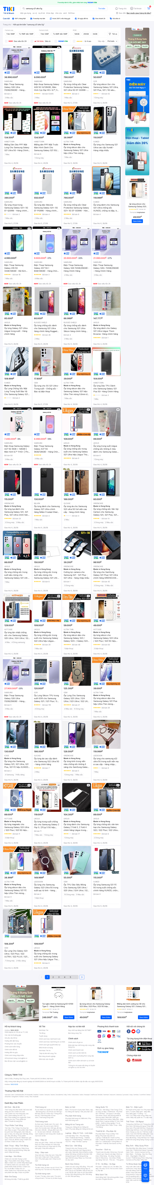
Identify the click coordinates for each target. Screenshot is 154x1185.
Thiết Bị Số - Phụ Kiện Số (106, 1131)
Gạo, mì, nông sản (16, 1134)
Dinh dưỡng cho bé (15, 1115)
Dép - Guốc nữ (50, 1142)
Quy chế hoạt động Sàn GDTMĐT (79, 1030)
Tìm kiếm (101, 8)
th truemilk (29, 1095)
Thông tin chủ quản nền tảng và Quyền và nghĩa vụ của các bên (81, 1066)
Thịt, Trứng (15, 1128)
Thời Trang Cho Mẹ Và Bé (13, 1110)
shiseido (8, 1096)
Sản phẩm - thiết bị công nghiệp (109, 1122)
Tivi (131, 1115)
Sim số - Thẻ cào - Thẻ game (113, 1160)
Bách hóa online (106, 1119)
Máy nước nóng (139, 1115)
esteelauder (19, 1095)
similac (136, 1095)
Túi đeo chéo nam (47, 1176)
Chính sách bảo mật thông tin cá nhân (52, 1042)
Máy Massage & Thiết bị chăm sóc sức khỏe (18, 1164)
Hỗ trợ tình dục (22, 1170)
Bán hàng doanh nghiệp (47, 1056)
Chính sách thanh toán (76, 1050)
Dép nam (46, 1157)
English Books (108, 1179)
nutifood (94, 1095)
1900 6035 (14, 1084)
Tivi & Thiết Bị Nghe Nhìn (108, 1124)
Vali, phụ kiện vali (87, 1112)
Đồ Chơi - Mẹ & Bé (12, 1107)
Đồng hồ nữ (77, 1127)
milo (69, 1095)
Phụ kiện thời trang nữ (72, 1118)
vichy (27, 1096)
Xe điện (116, 1167)
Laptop (84, 1141)
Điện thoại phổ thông (16, 1150)
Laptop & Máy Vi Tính (111, 1121)
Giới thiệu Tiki (43, 1030)
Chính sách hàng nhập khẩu (14, 1055)
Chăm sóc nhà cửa (17, 1141)
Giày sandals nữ (46, 1144)
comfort (143, 1095)
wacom (112, 1095)
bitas (148, 1095)
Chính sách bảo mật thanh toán (50, 1039)
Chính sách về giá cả (75, 1042)
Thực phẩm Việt (22, 1130)
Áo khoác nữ (51, 1112)
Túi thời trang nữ (42, 1165)
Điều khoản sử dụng (46, 1048)
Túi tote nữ (48, 1169)
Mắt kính (84, 1118)
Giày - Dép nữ (41, 1140)
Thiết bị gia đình (23, 1179)
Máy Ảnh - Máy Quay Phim (137, 1146)
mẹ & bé (41, 13)
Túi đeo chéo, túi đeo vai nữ (44, 1167)
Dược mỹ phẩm (24, 1172)
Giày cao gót (39, 1142)
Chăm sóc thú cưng (72, 1167)
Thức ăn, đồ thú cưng (16, 1140)
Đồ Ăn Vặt (73, 1172)
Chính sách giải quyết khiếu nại (49, 1045)
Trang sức (68, 1127)
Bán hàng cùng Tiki (75, 1033)
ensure (47, 1095)
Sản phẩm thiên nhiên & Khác (17, 1166)
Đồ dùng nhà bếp (11, 1179)
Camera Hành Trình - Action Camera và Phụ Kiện (139, 1152)
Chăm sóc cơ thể (15, 1163)
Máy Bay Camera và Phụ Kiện (139, 1159)
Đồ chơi (26, 1110)
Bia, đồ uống (12, 1136)
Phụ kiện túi (57, 1169)
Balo (66, 1110)
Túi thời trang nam (42, 1174)
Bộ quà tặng (75, 1176)
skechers (75, 1095)
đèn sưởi (136, 1167)
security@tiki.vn (21, 1061)
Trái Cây (7, 1128)
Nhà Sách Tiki (101, 1175)
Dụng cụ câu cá (136, 1132)
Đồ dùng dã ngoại (140, 1126)
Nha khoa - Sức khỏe (108, 1158)
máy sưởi (129, 1167)
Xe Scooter (114, 1168)
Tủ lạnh (132, 1112)
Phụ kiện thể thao (140, 1128)
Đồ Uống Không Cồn (78, 1174)
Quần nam (48, 1124)
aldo (81, 1095)
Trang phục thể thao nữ (134, 1124)
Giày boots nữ (43, 1146)
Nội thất (75, 1152)
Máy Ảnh (144, 1160)
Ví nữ (57, 1167)
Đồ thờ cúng (73, 1158)
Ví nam (37, 1176)
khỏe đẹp (50, 13)
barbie (36, 1095)
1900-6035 (14, 1030)
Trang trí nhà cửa (71, 1148)
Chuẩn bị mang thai (15, 1121)
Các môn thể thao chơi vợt (139, 1135)
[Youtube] (133, 1031)
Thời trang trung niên (46, 1117)
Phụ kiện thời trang (73, 1116)
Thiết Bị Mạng (77, 1140)
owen (42, 1095)
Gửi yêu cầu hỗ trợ (11, 1038)
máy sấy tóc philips (141, 1168)
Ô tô (107, 1168)
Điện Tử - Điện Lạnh (134, 1107)
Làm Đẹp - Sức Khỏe (13, 1156)
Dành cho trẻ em (15, 1138)
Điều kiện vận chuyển (46, 1059)
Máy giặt (133, 1113)
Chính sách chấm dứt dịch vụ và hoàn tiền (81, 1061)
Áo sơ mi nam (48, 1126)
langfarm (15, 1096)
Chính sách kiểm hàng (12, 1047)
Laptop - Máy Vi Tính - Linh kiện (79, 1133)
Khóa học (114, 1152)
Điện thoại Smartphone (13, 1148)
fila (31, 1096)
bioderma (59, 1095)
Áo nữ (37, 1110)
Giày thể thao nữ (143, 1138)
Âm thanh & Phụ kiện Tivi (134, 1110)
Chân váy (49, 1113)
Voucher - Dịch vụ (103, 1149)
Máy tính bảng (14, 1152)
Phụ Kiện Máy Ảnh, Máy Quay (136, 1148)
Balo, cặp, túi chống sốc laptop (79, 1111)
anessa (119, 1095)
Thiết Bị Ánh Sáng (139, 1150)
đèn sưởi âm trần (136, 1180)
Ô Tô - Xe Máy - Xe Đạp (105, 1164)
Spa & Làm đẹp (110, 1154)
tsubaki (35, 1096)
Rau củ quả (12, 1130)
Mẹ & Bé (109, 1117)
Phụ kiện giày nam (45, 1159)
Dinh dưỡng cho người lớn (17, 1117)
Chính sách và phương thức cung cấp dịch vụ (81, 1057)
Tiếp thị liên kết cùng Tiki (48, 1053)
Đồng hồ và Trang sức (74, 1124)
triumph (87, 1095)
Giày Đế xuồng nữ (48, 1148)
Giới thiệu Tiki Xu (45, 1050)
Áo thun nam (39, 1124)
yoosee (125, 1095)
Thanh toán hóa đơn (102, 1152)
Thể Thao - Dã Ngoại (135, 1121)
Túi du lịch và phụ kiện (77, 1110)
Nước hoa (12, 1170)
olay (131, 1095)
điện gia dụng (25, 13)
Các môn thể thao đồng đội (140, 1134)
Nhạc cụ (81, 1158)
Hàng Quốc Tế (102, 1107)
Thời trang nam (41, 1121)
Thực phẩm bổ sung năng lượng (140, 1139)
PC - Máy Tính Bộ (75, 1141)
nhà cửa (58, 13)
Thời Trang (114, 1110)
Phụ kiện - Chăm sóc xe (104, 1167)
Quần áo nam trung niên (47, 1134)
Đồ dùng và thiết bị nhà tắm (79, 1154)
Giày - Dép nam (41, 1152)
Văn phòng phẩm (113, 1177)
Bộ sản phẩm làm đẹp (17, 1171)
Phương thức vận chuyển (13, 1044)
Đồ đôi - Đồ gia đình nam (50, 1130)
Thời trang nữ (40, 1107)
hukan (21, 1096)
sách (65, 13)
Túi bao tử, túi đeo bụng (53, 1178)
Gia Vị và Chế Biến (75, 1170)
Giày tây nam (50, 1155)
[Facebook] (129, 1031)
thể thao (71, 13)
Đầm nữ (42, 1110)
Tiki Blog (42, 1033)
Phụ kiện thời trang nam (78, 1119)
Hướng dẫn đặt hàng (12, 1041)
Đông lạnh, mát (19, 1132)
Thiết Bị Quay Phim (138, 1158)
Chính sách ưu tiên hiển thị (77, 1053)
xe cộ (34, 13)
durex (53, 1095)
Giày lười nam (39, 1155)
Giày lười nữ (53, 1146)
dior (12, 1095)
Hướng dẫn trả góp (11, 1052)
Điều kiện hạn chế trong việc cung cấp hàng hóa (81, 1046)
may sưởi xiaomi (136, 1172)
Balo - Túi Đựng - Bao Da (139, 1154)
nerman (106, 1095)
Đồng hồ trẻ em (88, 1129)
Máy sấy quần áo (137, 1117)
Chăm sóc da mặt (11, 1159)
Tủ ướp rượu (148, 1117)
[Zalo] (138, 1031)
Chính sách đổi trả (11, 1049)
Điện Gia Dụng (11, 1176)
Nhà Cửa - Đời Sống (73, 1146)
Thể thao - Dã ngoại (106, 1113)
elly (65, 1095)
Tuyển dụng (43, 1036)
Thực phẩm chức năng (16, 1161)
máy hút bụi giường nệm (138, 1175)
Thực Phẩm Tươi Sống (14, 1125)
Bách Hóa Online (72, 1164)
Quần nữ (49, 1110)
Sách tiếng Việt (101, 1177)
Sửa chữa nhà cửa (75, 1150)
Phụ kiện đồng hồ (75, 1129)
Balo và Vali (70, 1107)
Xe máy (102, 1168)
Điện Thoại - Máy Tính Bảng (16, 1146)
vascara (7, 1095)
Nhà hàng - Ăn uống (107, 1156)
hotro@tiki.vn (22, 1058)
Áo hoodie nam (44, 1128)
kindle (100, 1095)
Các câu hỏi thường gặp (13, 1035)
